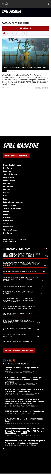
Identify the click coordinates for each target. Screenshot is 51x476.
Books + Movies (9, 180)
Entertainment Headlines (13, 202)
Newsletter (7, 168)
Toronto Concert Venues (12, 208)
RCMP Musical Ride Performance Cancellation (24, 411)
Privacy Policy (8, 227)
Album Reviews (9, 177)
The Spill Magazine (23, 239)
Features (6, 183)
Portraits (6, 193)
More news (7, 449)
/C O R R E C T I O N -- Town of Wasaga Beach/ (24, 420)
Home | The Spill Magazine (13, 165)
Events (5, 199)
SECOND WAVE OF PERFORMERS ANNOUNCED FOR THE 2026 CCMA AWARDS (24, 390)
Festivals (6, 190)
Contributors (8, 221)
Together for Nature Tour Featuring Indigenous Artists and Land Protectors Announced (25, 442)
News (5, 196)
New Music (7, 218)
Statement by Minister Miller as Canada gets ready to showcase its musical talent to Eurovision (24, 379)
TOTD (5, 224)
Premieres (7, 171)
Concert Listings (9, 205)
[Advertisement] (25, 115)
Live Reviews (8, 187)
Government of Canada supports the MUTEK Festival (24, 369)
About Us (6, 211)
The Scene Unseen (10, 230)
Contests (6, 214)
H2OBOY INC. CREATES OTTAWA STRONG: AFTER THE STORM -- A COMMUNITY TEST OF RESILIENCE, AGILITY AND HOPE (24, 401)
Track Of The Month (10, 174)
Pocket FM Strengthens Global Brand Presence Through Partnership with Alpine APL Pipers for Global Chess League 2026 (25, 431)
